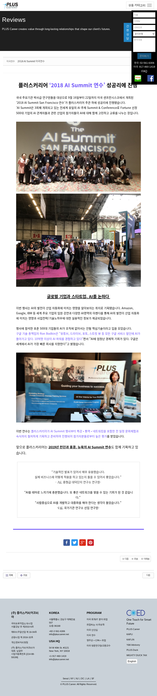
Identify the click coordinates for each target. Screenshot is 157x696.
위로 (25, 575)
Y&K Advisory (133, 645)
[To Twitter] (74, 540)
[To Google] (82, 540)
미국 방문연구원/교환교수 (98, 645)
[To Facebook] (66, 540)
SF (92, 678)
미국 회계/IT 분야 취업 (97, 619)
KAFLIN (130, 639)
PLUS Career (133, 629)
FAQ (144, 71)
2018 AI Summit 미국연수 (31, 61)
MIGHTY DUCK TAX (137, 655)
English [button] (132, 661)
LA (87, 678)
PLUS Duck (132, 650)
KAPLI (130, 634)
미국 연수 (91, 635)
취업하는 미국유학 (95, 624)
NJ (77, 678)
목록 (11, 575)
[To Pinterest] (90, 540)
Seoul (65, 678)
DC (82, 678)
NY (72, 678)
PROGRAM (94, 612)
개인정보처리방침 (19, 642)
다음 (148, 575)
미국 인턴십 (92, 630)
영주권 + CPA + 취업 (96, 640)
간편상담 (127, 32)
